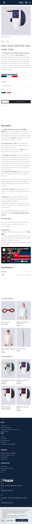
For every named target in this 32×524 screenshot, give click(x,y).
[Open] (4, 2)
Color (2, 89)
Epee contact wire (5, 322)
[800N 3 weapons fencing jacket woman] (23, 310)
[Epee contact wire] (8, 310)
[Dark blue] (3, 93)
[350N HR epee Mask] (8, 395)
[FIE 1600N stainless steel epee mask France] (8, 368)
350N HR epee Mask (5, 407)
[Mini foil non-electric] (23, 337)
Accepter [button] (18, 520)
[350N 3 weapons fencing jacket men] (8, 337)
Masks (2, 41)
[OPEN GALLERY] (16, 20)
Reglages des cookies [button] (7, 520)
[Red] (9, 93)
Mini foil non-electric (21, 348)
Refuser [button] (25, 520)
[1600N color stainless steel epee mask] (23, 368)
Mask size (3, 81)
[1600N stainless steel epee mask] (23, 395)
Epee (8, 41)
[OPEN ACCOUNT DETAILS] (30, 2)
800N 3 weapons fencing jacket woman (22, 323)
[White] (14, 93)
